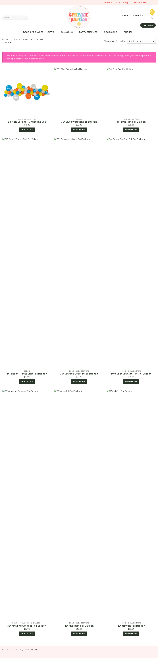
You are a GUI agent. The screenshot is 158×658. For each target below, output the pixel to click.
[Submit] (25, 18)
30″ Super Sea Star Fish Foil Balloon (131, 373)
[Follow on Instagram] (152, 2)
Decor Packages (33, 32)
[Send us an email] (154, 2)
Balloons (66, 32)
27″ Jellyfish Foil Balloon (131, 625)
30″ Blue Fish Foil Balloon (131, 121)
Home (5, 39)
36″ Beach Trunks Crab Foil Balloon (27, 373)
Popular (27, 39)
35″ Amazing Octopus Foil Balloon (26, 625)
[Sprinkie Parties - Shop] (79, 17)
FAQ (125, 2)
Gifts (50, 32)
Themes (128, 32)
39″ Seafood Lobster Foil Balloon (79, 373)
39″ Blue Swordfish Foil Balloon (79, 121)
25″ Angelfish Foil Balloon (79, 625)
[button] (124, 15)
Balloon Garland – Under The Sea (27, 121)
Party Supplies (88, 32)
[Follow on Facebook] (149, 2)
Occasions (110, 32)
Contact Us (138, 2)
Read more (27, 130)
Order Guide (112, 2)
